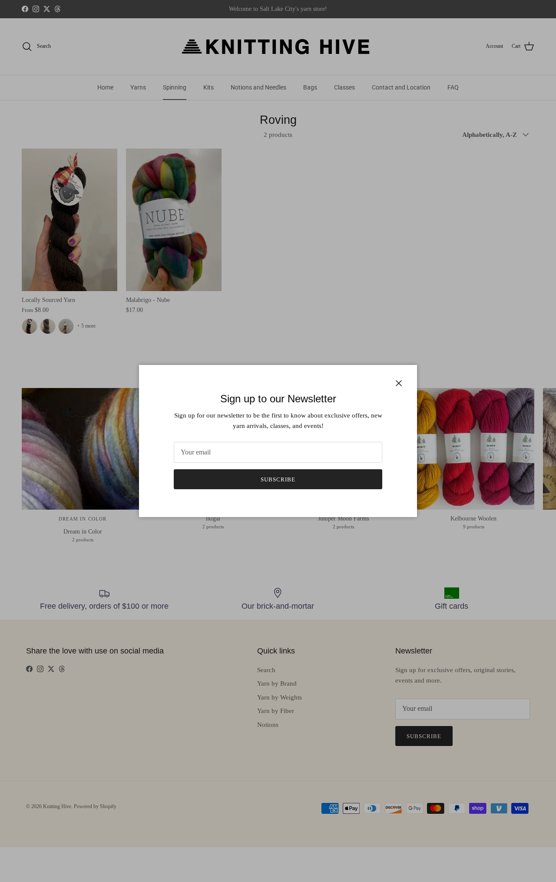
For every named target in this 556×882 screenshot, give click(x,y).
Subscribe (278, 479)
